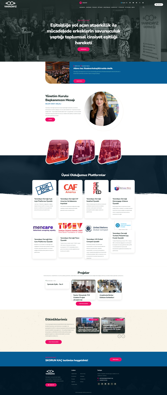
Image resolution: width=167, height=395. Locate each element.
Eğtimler (73, 381)
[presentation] (119, 336)
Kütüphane (82, 379)
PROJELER (94, 7)
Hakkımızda (83, 49)
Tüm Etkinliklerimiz (54, 342)
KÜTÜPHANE (128, 7)
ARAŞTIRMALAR (106, 7)
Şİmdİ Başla (115, 359)
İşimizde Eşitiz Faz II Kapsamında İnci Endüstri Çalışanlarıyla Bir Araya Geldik (87, 328)
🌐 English (123, 2)
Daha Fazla (60, 163)
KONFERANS (88, 7)
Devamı (50, 119)
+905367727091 (103, 380)
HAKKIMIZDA (82, 7)
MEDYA (133, 7)
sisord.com (88, 392)
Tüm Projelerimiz (83, 303)
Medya (81, 381)
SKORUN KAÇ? (114, 7)
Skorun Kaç (82, 373)
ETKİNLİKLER (121, 7)
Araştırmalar (74, 384)
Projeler (73, 379)
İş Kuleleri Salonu (86, 66)
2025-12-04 (77, 66)
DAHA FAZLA (79, 81)
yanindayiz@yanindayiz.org (106, 378)
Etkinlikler (82, 376)
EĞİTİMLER (100, 7)
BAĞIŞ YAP (159, 4)
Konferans (73, 376)
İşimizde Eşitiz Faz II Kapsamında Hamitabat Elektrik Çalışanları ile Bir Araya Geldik (112, 328)
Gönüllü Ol (84, 3)
